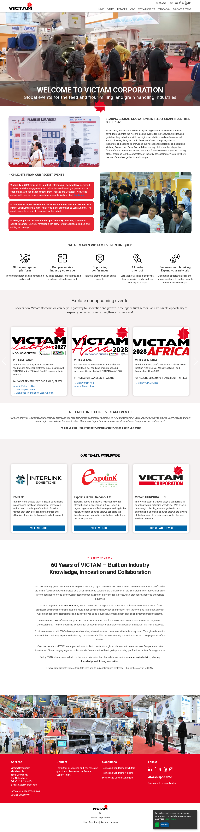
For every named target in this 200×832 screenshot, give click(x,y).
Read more (79, 195)
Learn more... (171, 819)
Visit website (39, 528)
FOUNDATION (164, 9)
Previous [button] (4, 361)
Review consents (109, 822)
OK (157, 824)
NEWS (132, 9)
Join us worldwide (161, 528)
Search (163, 3)
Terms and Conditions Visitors (117, 772)
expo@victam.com (27, 784)
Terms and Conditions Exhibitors (118, 768)
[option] (39, 361)
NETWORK (122, 9)
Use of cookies (91, 822)
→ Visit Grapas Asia (84, 386)
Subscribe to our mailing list (162, 783)
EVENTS (110, 9)
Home (101, 9)
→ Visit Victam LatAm (24, 386)
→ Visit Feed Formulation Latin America (33, 392)
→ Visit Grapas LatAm (24, 389)
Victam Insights (146, 9)
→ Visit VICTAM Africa (147, 382)
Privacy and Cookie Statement (117, 777)
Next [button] (195, 361)
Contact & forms (182, 9)
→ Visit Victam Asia (84, 382)
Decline (164, 824)
